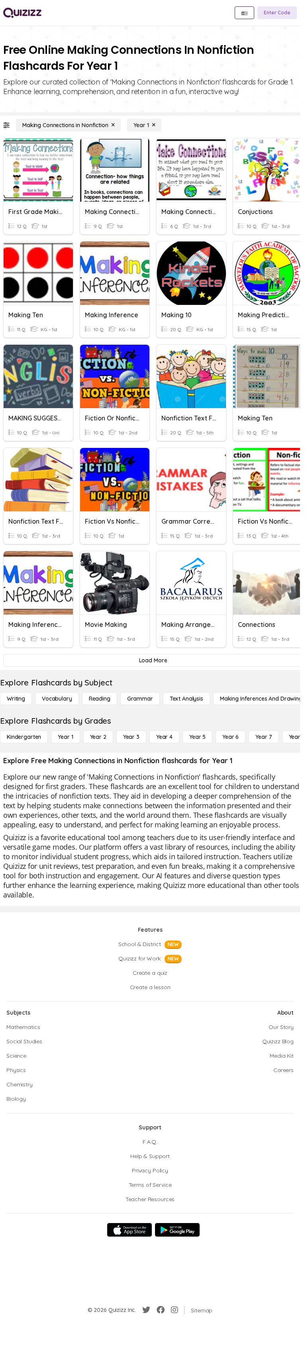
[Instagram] (174, 1310)
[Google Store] (177, 1230)
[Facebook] (161, 1310)
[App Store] (129, 1230)
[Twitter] (146, 1310)
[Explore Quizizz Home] (22, 13)
